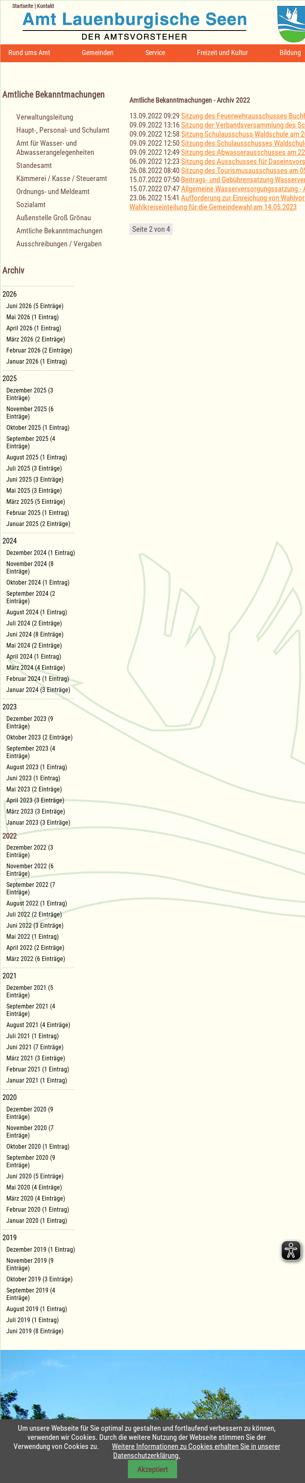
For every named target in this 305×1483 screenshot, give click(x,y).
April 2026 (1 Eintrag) (33, 328)
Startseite (22, 6)
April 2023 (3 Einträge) (35, 800)
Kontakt (45, 6)
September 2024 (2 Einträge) (30, 597)
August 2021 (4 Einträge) (38, 1025)
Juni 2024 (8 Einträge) (35, 634)
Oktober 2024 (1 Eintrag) (37, 582)
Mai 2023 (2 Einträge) (34, 789)
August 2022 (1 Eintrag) (36, 903)
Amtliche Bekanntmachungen (59, 230)
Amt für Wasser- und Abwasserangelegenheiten (55, 148)
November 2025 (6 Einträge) (30, 412)
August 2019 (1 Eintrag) (36, 1309)
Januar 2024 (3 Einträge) (38, 690)
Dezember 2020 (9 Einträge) (29, 1113)
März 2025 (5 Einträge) (35, 501)
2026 (9, 294)
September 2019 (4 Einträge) (30, 1294)
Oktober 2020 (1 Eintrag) (37, 1146)
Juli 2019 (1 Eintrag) (32, 1320)
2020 (9, 1097)
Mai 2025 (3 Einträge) (34, 490)
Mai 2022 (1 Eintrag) (32, 936)
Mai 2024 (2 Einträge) (34, 645)
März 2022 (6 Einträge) (35, 959)
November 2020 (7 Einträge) (30, 1131)
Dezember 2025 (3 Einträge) (29, 394)
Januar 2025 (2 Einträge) (38, 524)
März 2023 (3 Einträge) (35, 811)
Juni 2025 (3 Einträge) (35, 479)
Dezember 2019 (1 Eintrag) (40, 1249)
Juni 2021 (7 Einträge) (35, 1047)
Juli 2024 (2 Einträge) (34, 623)
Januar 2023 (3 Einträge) (38, 822)
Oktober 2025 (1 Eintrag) (37, 427)
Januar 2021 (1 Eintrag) (36, 1080)
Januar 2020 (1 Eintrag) (36, 1220)
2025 (9, 378)
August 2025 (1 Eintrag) (36, 457)
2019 (9, 1237)
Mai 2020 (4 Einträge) (34, 1187)
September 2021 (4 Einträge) (30, 1010)
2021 (9, 975)
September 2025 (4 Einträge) (30, 442)
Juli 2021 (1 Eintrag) (32, 1036)
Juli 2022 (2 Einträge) (34, 914)
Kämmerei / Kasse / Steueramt (61, 178)
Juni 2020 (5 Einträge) (35, 1176)
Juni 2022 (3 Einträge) (35, 925)
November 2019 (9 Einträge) (30, 1264)
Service (155, 52)
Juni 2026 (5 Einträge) (35, 306)
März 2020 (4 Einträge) (35, 1198)
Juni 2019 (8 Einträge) (35, 1331)
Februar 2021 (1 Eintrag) (37, 1069)
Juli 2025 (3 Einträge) (34, 468)
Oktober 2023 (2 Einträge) (39, 737)
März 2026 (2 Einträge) (35, 339)
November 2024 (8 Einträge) (30, 567)
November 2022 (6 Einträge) (30, 869)
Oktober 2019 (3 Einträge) (39, 1279)
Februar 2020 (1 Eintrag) (37, 1209)
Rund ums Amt (29, 52)
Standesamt (34, 165)
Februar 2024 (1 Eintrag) (37, 678)
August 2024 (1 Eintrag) (36, 612)
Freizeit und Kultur (222, 52)
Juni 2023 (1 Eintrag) (33, 778)
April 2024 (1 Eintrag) (33, 656)
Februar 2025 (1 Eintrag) (37, 513)
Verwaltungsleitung (44, 117)
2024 (9, 540)
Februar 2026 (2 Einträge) (39, 350)
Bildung (290, 52)
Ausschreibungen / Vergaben (59, 243)
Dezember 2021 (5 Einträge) (29, 991)
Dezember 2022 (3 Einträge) (29, 851)
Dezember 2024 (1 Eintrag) (40, 553)
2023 (9, 706)
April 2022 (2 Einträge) (35, 947)
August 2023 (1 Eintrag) (36, 767)
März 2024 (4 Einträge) (35, 667)
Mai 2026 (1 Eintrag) (32, 317)
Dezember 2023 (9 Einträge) (29, 722)
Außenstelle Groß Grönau (53, 217)
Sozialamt (31, 204)
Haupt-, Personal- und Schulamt (63, 130)
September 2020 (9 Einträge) (30, 1161)
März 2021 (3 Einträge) (35, 1058)
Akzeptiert (152, 1469)
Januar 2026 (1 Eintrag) (36, 361)
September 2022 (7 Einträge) (30, 888)
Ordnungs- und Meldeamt (53, 191)
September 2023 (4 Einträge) (30, 752)
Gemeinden (98, 52)
